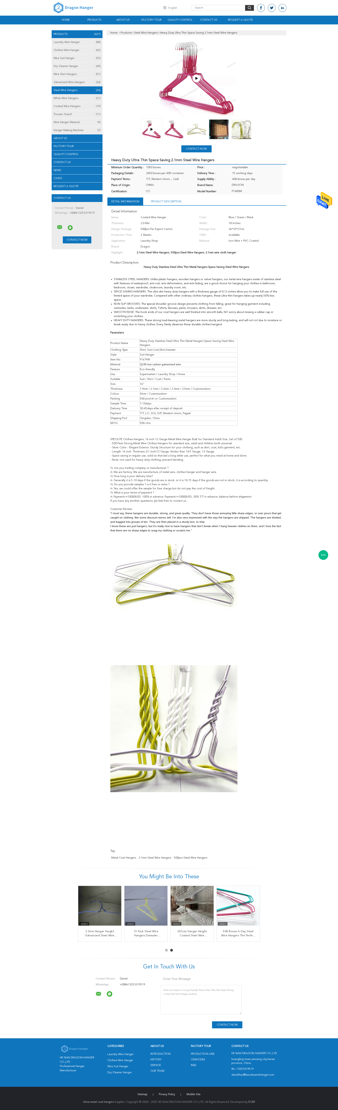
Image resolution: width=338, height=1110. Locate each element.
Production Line (203, 1054)
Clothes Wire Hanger (77, 50)
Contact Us (208, 20)
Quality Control (180, 20)
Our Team (157, 1071)
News (57, 170)
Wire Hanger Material (77, 122)
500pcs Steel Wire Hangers (190, 857)
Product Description (166, 201)
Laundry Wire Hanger (77, 42)
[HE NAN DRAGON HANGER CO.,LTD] (59, 227)
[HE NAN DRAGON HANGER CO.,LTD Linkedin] (282, 8)
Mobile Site (193, 1094)
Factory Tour (151, 20)
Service (155, 1065)
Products (94, 20)
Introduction (160, 1054)
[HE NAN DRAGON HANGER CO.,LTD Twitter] (272, 8)
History (155, 1059)
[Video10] (196, 78)
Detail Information (125, 201)
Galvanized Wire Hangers (77, 82)
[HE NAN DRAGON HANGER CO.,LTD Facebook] (261, 8)
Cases (58, 178)
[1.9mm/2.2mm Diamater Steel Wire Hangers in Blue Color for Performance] (145, 907)
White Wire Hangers (77, 98)
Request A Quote (240, 20)
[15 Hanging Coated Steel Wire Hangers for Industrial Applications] (192, 907)
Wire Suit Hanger (77, 58)
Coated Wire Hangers (77, 106)
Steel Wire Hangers (77, 90)
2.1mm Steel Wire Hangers (155, 857)
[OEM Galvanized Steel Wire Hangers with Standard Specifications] (99, 907)
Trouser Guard (77, 114)
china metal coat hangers (98, 1102)
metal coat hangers (123, 857)
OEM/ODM (198, 1059)
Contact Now (196, 148)
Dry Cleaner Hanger (77, 66)
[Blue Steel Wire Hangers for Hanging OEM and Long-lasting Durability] (238, 907)
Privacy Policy (167, 1094)
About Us (123, 20)
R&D (193, 1065)
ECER (251, 1102)
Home (66, 20)
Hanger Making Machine (77, 130)
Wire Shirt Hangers (77, 74)
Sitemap (142, 1094)
